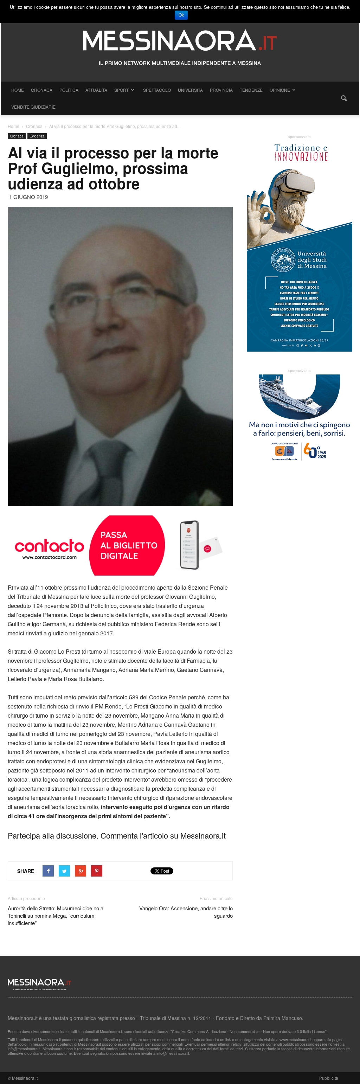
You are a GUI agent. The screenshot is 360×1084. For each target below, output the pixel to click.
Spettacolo (157, 90)
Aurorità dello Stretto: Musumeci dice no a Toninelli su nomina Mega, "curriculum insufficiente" (55, 915)
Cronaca (41, 90)
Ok (181, 15)
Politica (68, 90)
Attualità (96, 90)
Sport (121, 90)
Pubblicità (328, 1078)
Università (190, 90)
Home (17, 90)
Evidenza (37, 136)
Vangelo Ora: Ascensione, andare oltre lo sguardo (186, 911)
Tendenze (251, 90)
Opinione (280, 90)
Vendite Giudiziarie (33, 107)
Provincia (221, 90)
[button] (343, 98)
